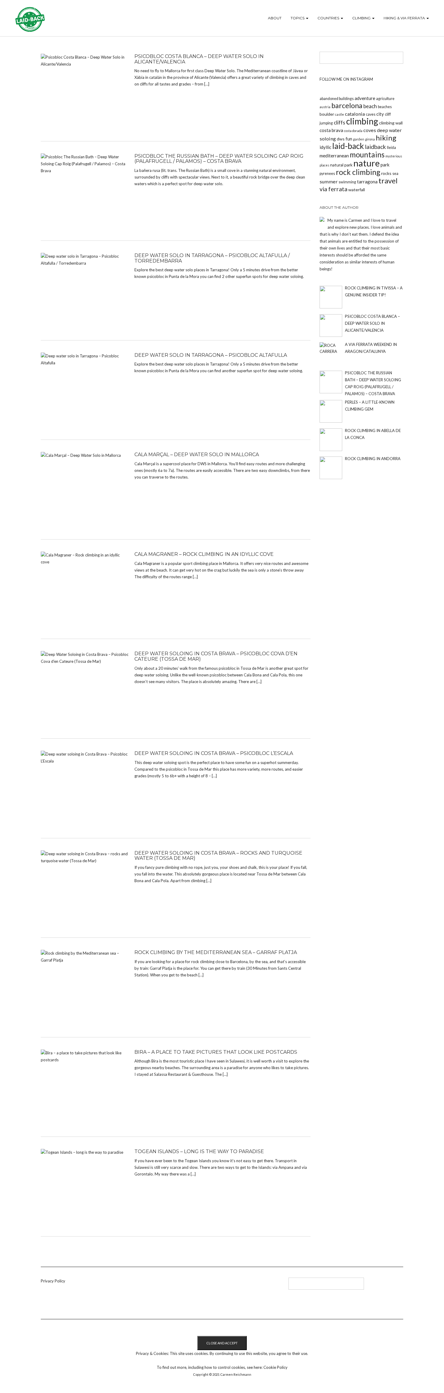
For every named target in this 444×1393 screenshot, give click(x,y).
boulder (327, 114)
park (385, 164)
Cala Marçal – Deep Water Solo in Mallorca (196, 454)
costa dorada (353, 131)
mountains (367, 154)
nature (366, 163)
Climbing (362, 18)
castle (339, 114)
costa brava (331, 130)
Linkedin (168, 1285)
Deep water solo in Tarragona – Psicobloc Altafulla (210, 355)
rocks (386, 173)
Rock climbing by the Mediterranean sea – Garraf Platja (215, 952)
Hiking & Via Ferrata (405, 18)
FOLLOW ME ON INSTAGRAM (346, 79)
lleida (391, 147)
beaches (385, 107)
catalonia (355, 114)
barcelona (346, 105)
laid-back (348, 146)
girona (370, 139)
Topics (298, 18)
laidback (375, 146)
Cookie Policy (275, 1367)
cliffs (339, 122)
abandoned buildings (337, 98)
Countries (328, 18)
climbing (362, 121)
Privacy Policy (53, 1281)
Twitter (178, 1285)
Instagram (188, 1285)
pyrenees (327, 173)
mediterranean (334, 155)
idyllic (325, 147)
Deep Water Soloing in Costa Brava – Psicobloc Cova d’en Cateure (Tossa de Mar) (216, 656)
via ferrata (333, 188)
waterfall (356, 189)
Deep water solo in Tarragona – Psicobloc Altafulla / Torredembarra (212, 258)
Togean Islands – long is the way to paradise (199, 1151)
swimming (347, 182)
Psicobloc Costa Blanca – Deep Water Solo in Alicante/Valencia (199, 59)
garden (358, 139)
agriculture (385, 98)
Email (198, 1285)
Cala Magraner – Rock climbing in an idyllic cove (204, 554)
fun (349, 138)
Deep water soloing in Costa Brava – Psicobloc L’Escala (213, 753)
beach (370, 106)
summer (329, 181)
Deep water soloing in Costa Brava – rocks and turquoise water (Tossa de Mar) (218, 855)
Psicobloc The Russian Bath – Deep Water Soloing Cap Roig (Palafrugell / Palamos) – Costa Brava (219, 158)
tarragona (367, 181)
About (275, 18)
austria (325, 107)
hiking (386, 137)
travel (387, 180)
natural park (341, 164)
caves (370, 114)
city (380, 114)
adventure (365, 98)
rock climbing (358, 172)
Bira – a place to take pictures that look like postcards (215, 1052)
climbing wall (391, 122)
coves (369, 130)
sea (395, 173)
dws (341, 138)
